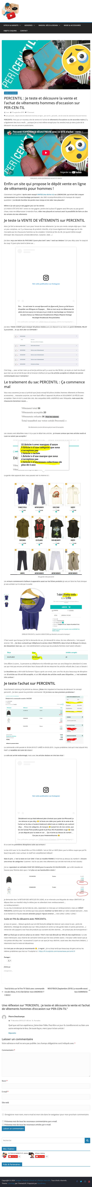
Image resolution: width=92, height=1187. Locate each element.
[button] (19, 25)
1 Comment (30, 112)
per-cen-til (47, 116)
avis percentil (10, 116)
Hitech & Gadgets (11, 25)
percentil (54, 116)
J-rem (7, 112)
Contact (23, 31)
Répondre (12, 1033)
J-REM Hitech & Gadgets (47, 322)
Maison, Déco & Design (48, 25)
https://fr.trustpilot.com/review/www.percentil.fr (57, 951)
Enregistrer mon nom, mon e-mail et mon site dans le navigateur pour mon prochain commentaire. (47, 1114)
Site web (5, 1102)
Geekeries (28, 25)
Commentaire (8, 1050)
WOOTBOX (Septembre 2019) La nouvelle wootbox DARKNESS (68, 990)
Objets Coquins (10, 31)
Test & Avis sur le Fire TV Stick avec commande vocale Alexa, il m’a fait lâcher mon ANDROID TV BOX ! (24, 991)
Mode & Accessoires (72, 25)
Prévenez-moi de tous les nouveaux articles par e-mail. (27, 1124)
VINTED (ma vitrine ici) (45, 194)
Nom (5, 1081)
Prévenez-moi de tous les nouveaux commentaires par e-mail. (30, 1121)
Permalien (37, 1021)
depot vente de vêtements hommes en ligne (29, 116)
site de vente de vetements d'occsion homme (72, 116)
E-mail (5, 1091)
